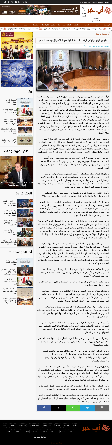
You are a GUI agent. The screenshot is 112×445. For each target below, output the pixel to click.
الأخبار (97, 24)
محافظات (44, 431)
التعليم (17, 431)
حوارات (9, 431)
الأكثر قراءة (24, 193)
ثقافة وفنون (66, 24)
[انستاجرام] (19, 2)
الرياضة (86, 24)
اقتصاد (76, 24)
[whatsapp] (73, 408)
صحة (25, 24)
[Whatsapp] (22, 2)
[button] (4, 173)
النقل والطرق (55, 24)
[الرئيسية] (5, 2)
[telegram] (87, 408)
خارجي (34, 431)
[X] (58, 408)
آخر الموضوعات (20, 252)
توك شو (53, 431)
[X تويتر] (12, 2)
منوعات (26, 431)
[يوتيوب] (16, 2)
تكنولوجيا (45, 24)
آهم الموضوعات (17, 151)
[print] (102, 408)
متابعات (35, 24)
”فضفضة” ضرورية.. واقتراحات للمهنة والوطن (33, 28)
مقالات (62, 431)
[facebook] (44, 408)
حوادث (15, 24)
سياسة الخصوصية (40, 437)
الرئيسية (107, 24)
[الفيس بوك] (8, 2)
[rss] (26, 2)
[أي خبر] (40, 10)
